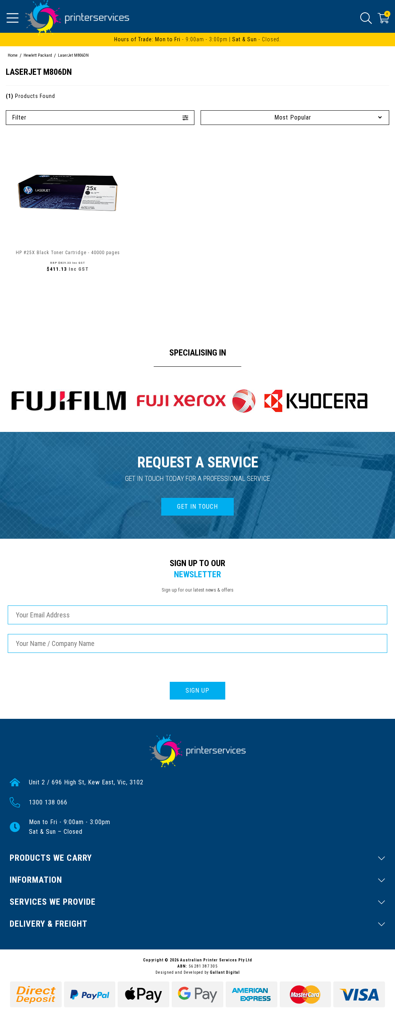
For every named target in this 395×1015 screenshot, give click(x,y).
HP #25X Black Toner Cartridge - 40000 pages (68, 252)
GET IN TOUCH (197, 506)
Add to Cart (68, 286)
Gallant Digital (225, 972)
